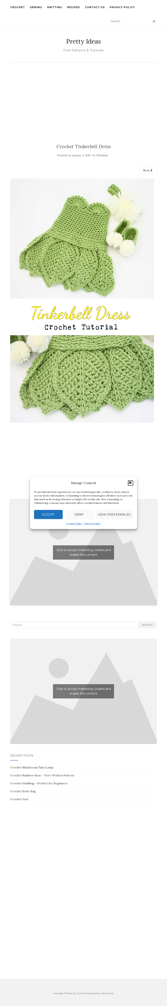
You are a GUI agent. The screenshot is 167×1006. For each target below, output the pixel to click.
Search (147, 624)
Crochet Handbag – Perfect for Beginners (38, 783)
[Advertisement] (83, 95)
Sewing (36, 7)
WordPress (107, 993)
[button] (130, 483)
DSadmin (102, 155)
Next (147, 170)
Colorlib (81, 993)
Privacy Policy (92, 523)
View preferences (114, 514)
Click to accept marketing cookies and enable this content (83, 552)
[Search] (154, 21)
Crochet (17, 7)
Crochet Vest (19, 799)
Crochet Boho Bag (23, 791)
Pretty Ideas (83, 41)
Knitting (54, 7)
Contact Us (95, 7)
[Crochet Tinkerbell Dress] (82, 300)
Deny (79, 514)
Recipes (73, 7)
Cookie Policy (74, 523)
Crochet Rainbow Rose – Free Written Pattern (42, 775)
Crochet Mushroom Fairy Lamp (31, 767)
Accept (48, 514)
